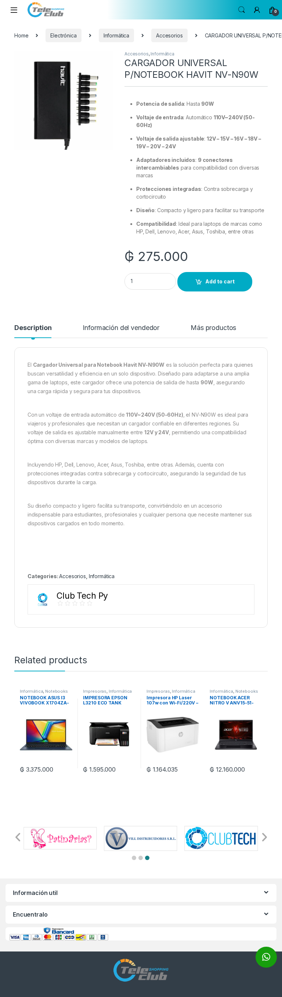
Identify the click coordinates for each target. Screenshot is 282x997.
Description (32, 328)
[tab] (32, 331)
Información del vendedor (121, 328)
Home (21, 35)
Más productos (213, 328)
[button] (134, 858)
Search (242, 10)
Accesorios (169, 35)
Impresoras (94, 691)
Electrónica (63, 35)
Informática (116, 35)
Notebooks (56, 691)
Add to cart (220, 281)
